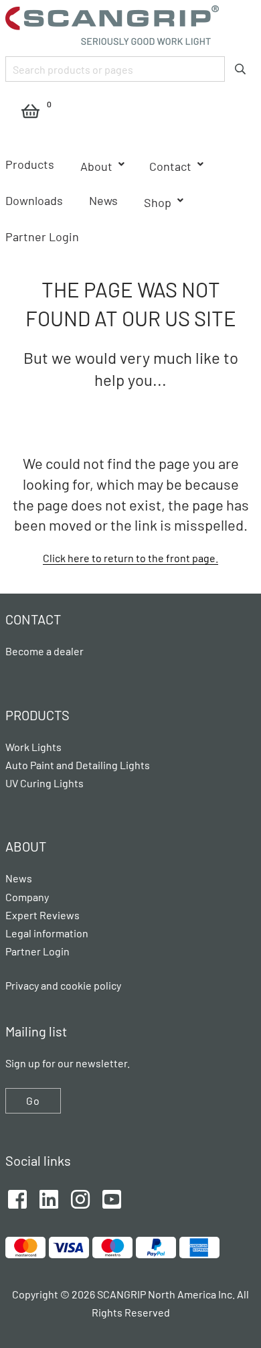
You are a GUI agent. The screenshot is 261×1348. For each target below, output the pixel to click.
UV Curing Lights (44, 783)
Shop (157, 202)
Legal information (46, 933)
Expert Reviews (42, 914)
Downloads (34, 200)
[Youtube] (112, 1197)
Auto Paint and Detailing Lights (77, 764)
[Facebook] (17, 1197)
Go (33, 1100)
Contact (170, 166)
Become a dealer (44, 651)
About (96, 166)
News (103, 200)
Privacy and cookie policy (63, 985)
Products (29, 164)
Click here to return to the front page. (130, 557)
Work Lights (33, 746)
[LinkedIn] (49, 1197)
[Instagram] (80, 1197)
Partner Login (42, 236)
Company (27, 896)
